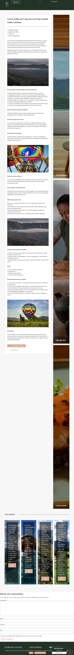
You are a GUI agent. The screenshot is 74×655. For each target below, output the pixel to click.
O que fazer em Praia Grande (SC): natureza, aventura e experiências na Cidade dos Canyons (46, 534)
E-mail (2, 624)
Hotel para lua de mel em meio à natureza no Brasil (12, 529)
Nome (2, 618)
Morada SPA (61, 340)
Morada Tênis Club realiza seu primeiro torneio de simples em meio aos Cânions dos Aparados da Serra (62, 535)
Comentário (3, 600)
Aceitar (31, 652)
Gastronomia (61, 505)
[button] (40, 2)
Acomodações (61, 175)
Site (1, 630)
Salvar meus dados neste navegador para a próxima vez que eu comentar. (21, 635)
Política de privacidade (40, 652)
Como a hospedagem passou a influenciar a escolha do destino (30, 530)
